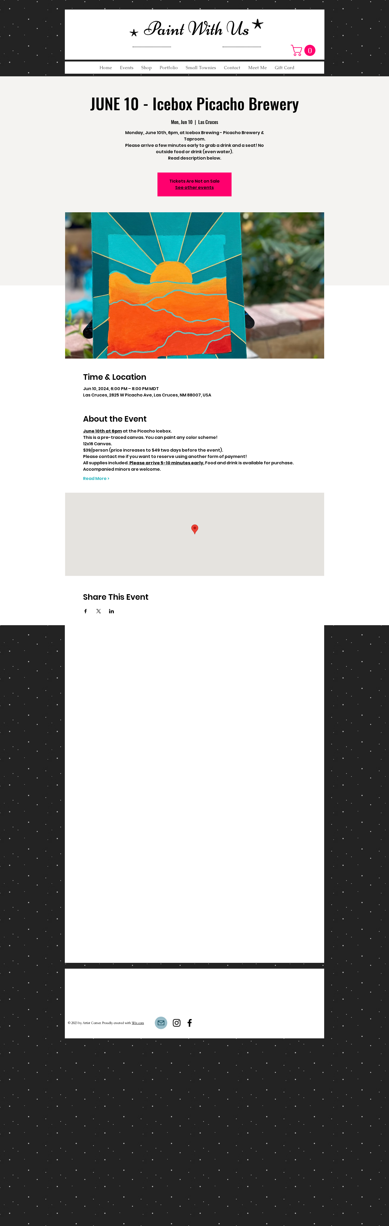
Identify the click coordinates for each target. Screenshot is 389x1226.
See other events (194, 187)
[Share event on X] (98, 611)
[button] (304, 50)
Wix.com (138, 1023)
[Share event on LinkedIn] (111, 611)
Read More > (96, 479)
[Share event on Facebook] (85, 611)
